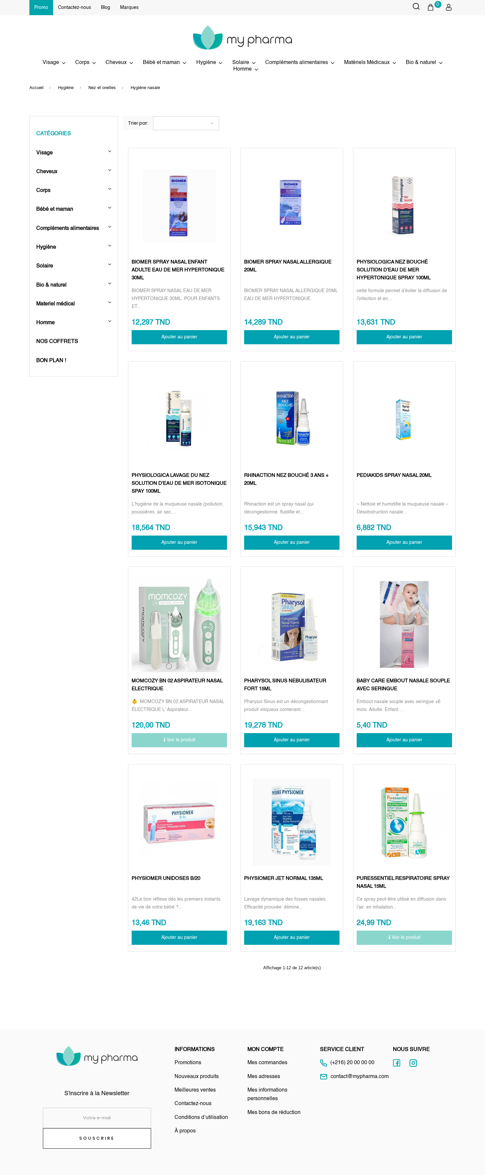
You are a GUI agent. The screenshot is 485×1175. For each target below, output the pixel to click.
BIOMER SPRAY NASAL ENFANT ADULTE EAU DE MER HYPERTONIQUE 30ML (178, 270)
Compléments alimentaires (67, 228)
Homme (46, 322)
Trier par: (138, 123)
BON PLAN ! (51, 360)
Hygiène (46, 247)
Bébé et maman (161, 62)
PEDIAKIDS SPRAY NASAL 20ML (394, 475)
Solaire (240, 62)
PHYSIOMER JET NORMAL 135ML (283, 878)
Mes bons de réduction (274, 1112)
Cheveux (116, 62)
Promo (41, 7)
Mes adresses (263, 1076)
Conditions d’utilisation (201, 1117)
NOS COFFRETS (57, 341)
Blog (105, 7)
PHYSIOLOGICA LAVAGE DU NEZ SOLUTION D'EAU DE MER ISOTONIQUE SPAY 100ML (179, 483)
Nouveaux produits (197, 1076)
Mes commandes (267, 1063)
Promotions (188, 1063)
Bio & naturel (421, 62)
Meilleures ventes (195, 1090)
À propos (185, 1131)
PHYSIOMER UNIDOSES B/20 (166, 878)
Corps (43, 190)
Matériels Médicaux (367, 62)
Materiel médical (56, 304)
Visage (51, 62)
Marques (129, 7)
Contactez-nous (74, 7)
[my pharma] (242, 37)
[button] (434, 7)
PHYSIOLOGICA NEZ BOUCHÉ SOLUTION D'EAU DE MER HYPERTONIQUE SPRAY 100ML (394, 270)
